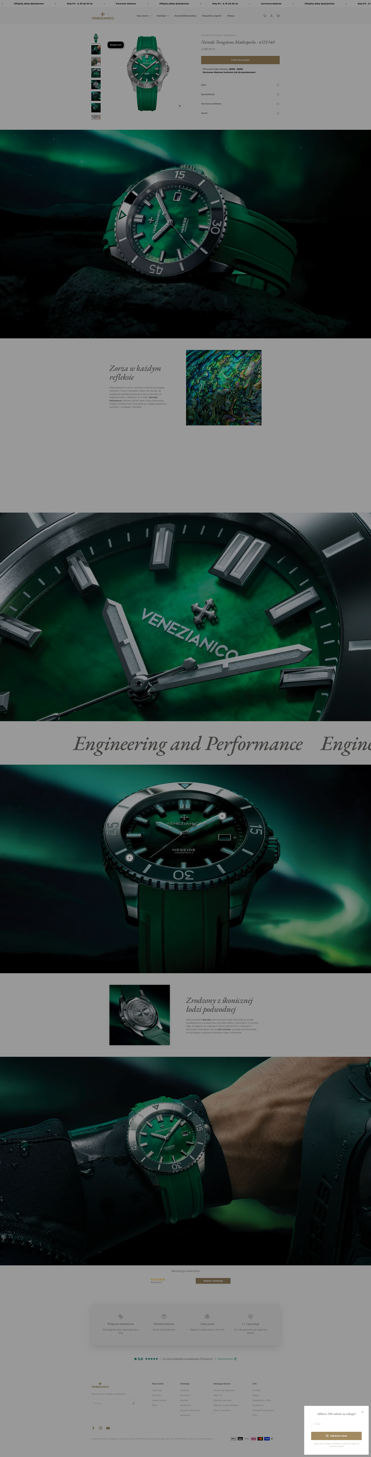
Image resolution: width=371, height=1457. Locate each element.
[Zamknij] (362, 1412)
